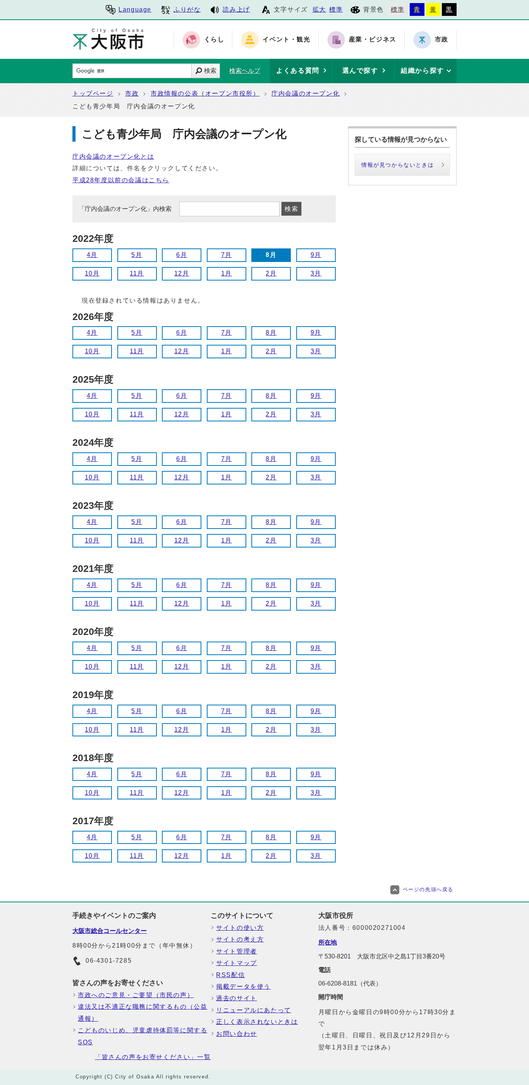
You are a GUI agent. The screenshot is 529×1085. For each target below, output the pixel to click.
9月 (316, 255)
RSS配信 (230, 975)
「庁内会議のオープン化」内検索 (126, 208)
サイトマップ (236, 963)
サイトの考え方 (240, 939)
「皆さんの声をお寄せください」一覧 (153, 1057)
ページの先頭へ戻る (428, 889)
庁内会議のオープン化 (305, 93)
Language (135, 9)
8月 (271, 332)
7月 (226, 255)
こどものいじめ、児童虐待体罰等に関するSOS (142, 1036)
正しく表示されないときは (257, 1021)
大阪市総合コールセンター (109, 931)
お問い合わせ (236, 1033)
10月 (92, 273)
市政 (132, 93)
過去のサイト (236, 998)
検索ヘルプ (244, 70)
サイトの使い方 (240, 927)
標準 (336, 9)
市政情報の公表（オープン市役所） (205, 93)
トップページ (92, 93)
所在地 (327, 942)
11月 (137, 273)
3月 (316, 273)
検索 (210, 70)
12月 (181, 273)
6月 (181, 255)
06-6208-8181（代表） (350, 983)
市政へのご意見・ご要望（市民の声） (136, 995)
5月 (136, 255)
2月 (271, 273)
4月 (92, 255)
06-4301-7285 (109, 960)
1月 (226, 273)
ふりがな (187, 9)
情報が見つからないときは (397, 165)
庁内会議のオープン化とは (113, 156)
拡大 (319, 9)
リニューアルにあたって (253, 1010)
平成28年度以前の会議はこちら (120, 180)
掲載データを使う (243, 986)
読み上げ (236, 9)
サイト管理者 (236, 951)
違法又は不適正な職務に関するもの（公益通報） (142, 1012)
